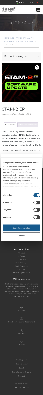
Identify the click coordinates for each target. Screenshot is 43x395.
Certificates (21, 259)
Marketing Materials (21, 273)
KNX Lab (21, 345)
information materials (27, 125)
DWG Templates (21, 266)
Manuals (21, 253)
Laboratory (21, 310)
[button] (38, 2)
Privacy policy (21, 360)
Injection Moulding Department (21, 322)
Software (30, 41)
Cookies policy (22, 364)
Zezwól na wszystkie (21, 228)
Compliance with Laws (21, 372)
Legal (21, 368)
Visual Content (21, 269)
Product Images (21, 263)
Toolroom (21, 333)
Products (21, 38)
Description (10, 125)
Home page (9, 38)
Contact (21, 376)
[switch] (36, 202)
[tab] (10, 124)
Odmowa (21, 236)
